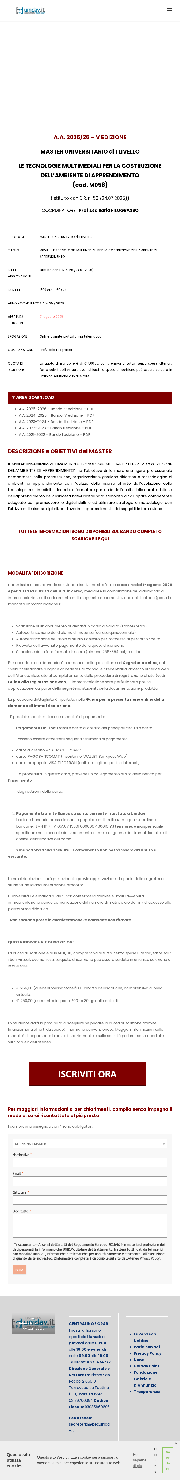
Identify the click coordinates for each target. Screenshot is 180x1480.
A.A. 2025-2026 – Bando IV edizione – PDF (56, 409)
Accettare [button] (168, 1460)
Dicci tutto (20, 1211)
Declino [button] (155, 1460)
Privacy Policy (149, 1258)
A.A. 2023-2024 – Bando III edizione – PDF (56, 421)
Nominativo (21, 1155)
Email (17, 1173)
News (139, 1359)
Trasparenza (147, 1391)
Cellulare (19, 1192)
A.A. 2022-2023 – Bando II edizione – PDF (55, 428)
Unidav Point (147, 1366)
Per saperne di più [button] (139, 1460)
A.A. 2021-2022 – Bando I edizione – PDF (54, 434)
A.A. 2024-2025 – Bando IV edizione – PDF (56, 415)
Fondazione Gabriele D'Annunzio (146, 1379)
